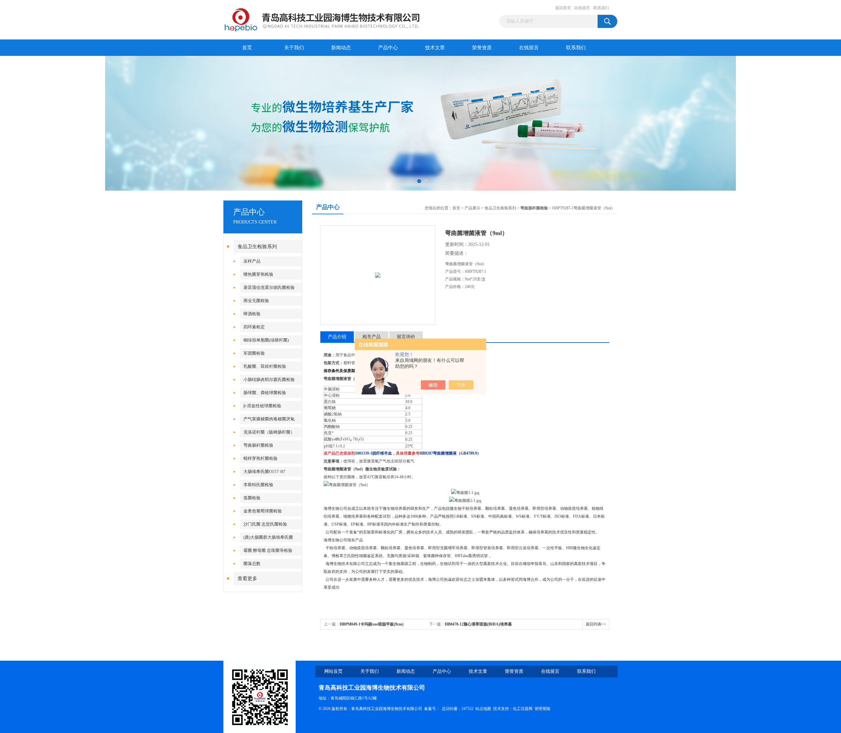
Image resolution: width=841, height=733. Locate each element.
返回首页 (563, 8)
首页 (247, 47)
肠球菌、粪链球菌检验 (264, 392)
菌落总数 (252, 563)
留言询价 (406, 336)
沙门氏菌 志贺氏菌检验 (265, 524)
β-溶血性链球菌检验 (262, 405)
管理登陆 (542, 708)
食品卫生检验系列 (257, 246)
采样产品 (252, 261)
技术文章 (435, 47)
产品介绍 (337, 336)
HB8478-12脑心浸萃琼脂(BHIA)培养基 (478, 624)
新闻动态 (341, 47)
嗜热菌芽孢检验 (258, 274)
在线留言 (582, 8)
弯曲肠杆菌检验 (258, 445)
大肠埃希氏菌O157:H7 (264, 471)
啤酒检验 (252, 313)
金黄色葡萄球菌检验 (262, 510)
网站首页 (333, 671)
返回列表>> (596, 624)
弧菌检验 (252, 497)
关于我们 (294, 47)
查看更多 (247, 578)
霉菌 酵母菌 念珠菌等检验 (267, 550)
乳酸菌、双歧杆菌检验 (264, 366)
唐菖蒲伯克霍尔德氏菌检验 (269, 287)
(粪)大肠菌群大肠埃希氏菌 (268, 537)
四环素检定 (254, 326)
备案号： (432, 708)
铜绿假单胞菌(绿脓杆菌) (266, 340)
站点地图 (483, 708)
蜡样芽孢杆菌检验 (260, 458)
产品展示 (472, 208)
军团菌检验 (254, 353)
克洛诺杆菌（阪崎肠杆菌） (269, 432)
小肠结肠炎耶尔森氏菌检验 (269, 379)
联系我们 (601, 8)
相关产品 (371, 336)
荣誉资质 (482, 47)
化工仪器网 (523, 708)
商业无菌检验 (256, 300)
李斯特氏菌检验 (258, 484)
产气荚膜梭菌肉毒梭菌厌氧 (269, 418)
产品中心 (388, 47)
